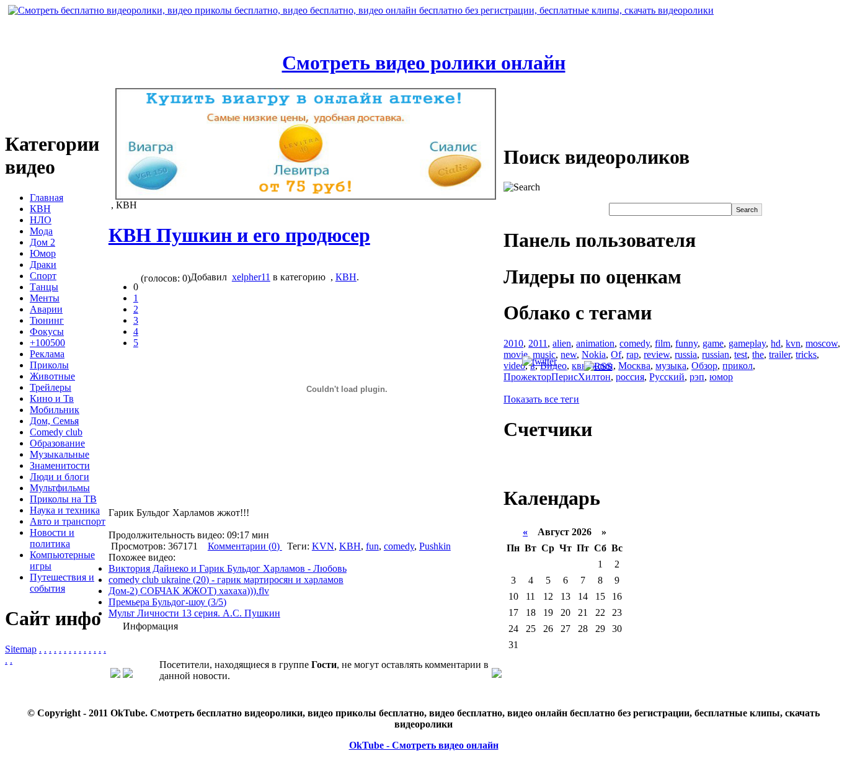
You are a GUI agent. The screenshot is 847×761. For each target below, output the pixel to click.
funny (686, 343)
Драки (43, 264)
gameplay (747, 343)
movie (515, 354)
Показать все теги (541, 399)
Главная (46, 197)
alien (561, 343)
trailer (780, 354)
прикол (737, 365)
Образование (57, 443)
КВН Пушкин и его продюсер (239, 235)
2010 (513, 343)
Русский (667, 377)
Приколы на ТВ (63, 499)
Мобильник (54, 409)
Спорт (43, 275)
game (713, 343)
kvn (793, 343)
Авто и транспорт (67, 521)
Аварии (46, 309)
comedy (399, 546)
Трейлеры (50, 387)
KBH (350, 546)
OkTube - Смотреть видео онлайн (424, 745)
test (740, 354)
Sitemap (21, 649)
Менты (45, 298)
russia (686, 354)
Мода (41, 231)
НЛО (40, 220)
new (569, 354)
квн (579, 365)
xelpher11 (251, 277)
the (758, 354)
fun (372, 546)
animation (595, 343)
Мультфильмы (60, 488)
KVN (323, 546)
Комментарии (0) (245, 546)
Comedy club (56, 432)
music (544, 354)
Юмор (43, 253)
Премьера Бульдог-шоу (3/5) (167, 602)
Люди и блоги (59, 476)
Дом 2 (42, 242)
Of (616, 354)
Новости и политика (52, 538)
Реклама (47, 354)
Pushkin (435, 546)
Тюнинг (47, 320)
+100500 (47, 342)
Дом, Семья (54, 421)
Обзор (704, 365)
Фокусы (47, 331)
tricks (806, 354)
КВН (40, 208)
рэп (697, 377)
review (657, 354)
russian (715, 354)
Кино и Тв (52, 398)
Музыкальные (59, 454)
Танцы (44, 287)
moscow (821, 343)
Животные (52, 376)
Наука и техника (65, 510)
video (514, 365)
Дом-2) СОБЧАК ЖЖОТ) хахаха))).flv (189, 590)
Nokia (594, 354)
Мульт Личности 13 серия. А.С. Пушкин (194, 613)
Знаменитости (60, 465)
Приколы (49, 365)
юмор (721, 377)
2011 (538, 343)
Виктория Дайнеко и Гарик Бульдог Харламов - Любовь (228, 568)
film (662, 343)
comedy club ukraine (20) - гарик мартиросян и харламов (226, 579)
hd (776, 343)
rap (632, 354)
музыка (670, 365)
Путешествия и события (62, 583)
